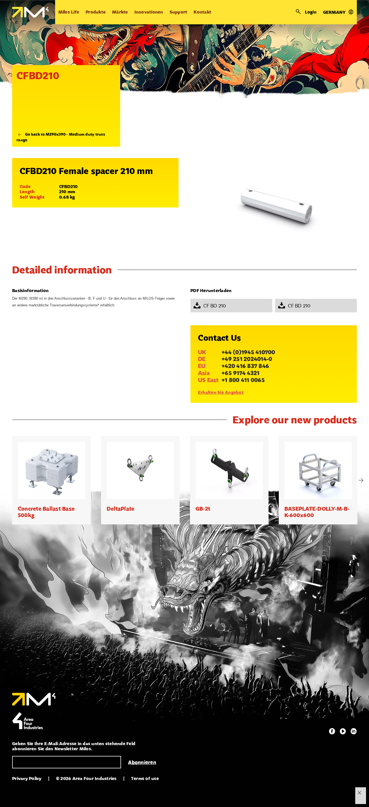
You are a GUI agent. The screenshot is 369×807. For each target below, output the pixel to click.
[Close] (359, 793)
